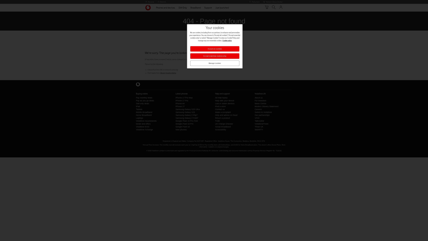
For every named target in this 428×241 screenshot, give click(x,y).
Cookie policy (227, 41)
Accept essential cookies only (214, 56)
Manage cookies (215, 63)
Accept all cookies (215, 49)
